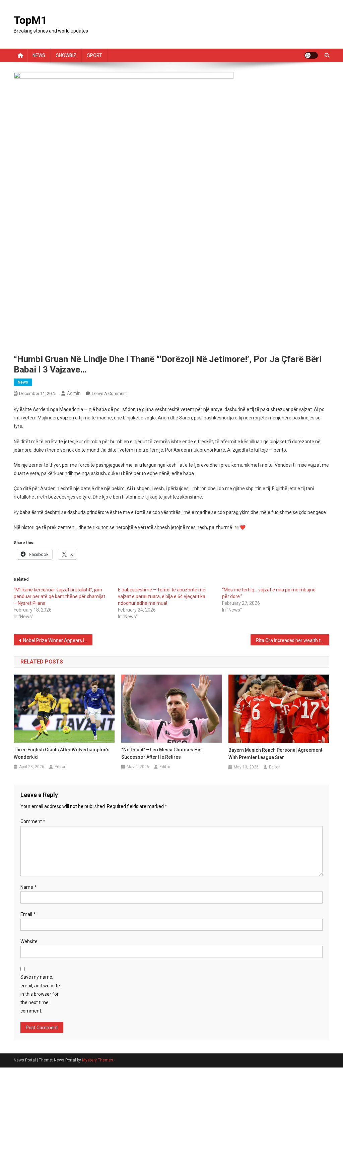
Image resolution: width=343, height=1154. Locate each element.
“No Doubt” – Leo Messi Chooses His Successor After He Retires (161, 753)
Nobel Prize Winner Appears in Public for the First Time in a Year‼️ (58, 640)
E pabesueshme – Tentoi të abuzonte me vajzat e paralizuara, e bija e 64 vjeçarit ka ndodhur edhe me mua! (161, 596)
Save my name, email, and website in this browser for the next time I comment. (40, 994)
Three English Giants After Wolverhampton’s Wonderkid (62, 753)
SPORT (94, 55)
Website (29, 941)
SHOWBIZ (66, 55)
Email (28, 914)
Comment (32, 821)
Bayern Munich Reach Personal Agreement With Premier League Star (275, 753)
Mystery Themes (97, 1060)
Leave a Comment (109, 393)
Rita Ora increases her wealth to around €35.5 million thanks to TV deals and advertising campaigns (293, 640)
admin (74, 393)
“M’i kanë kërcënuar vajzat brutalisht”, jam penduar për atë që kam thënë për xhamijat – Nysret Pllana (59, 596)
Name (28, 887)
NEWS (38, 55)
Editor (60, 766)
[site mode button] (311, 55)
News (23, 382)
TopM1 (30, 20)
